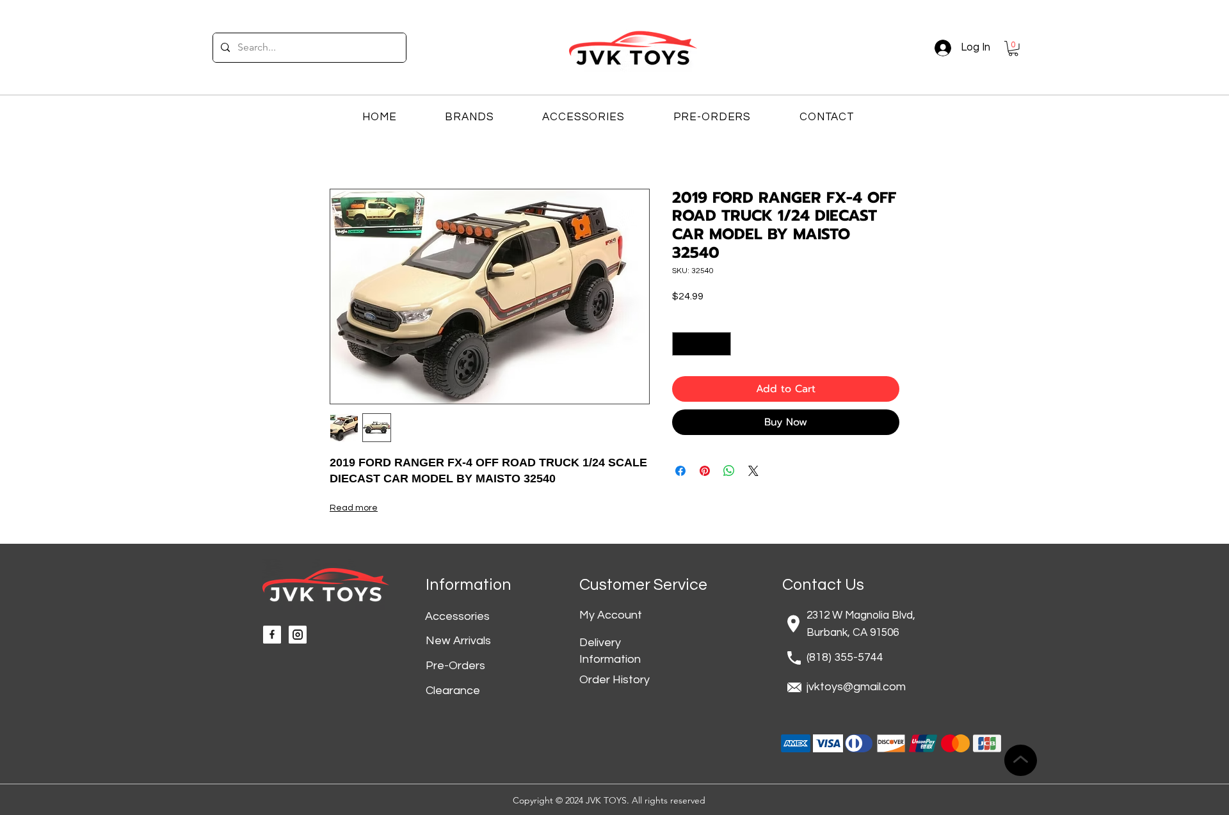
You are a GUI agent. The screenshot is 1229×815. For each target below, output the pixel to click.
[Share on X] (753, 471)
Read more (354, 507)
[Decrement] (682, 344)
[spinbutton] (701, 344)
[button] (1013, 48)
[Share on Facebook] (680, 471)
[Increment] (721, 344)
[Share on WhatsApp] (729, 471)
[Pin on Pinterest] (704, 471)
